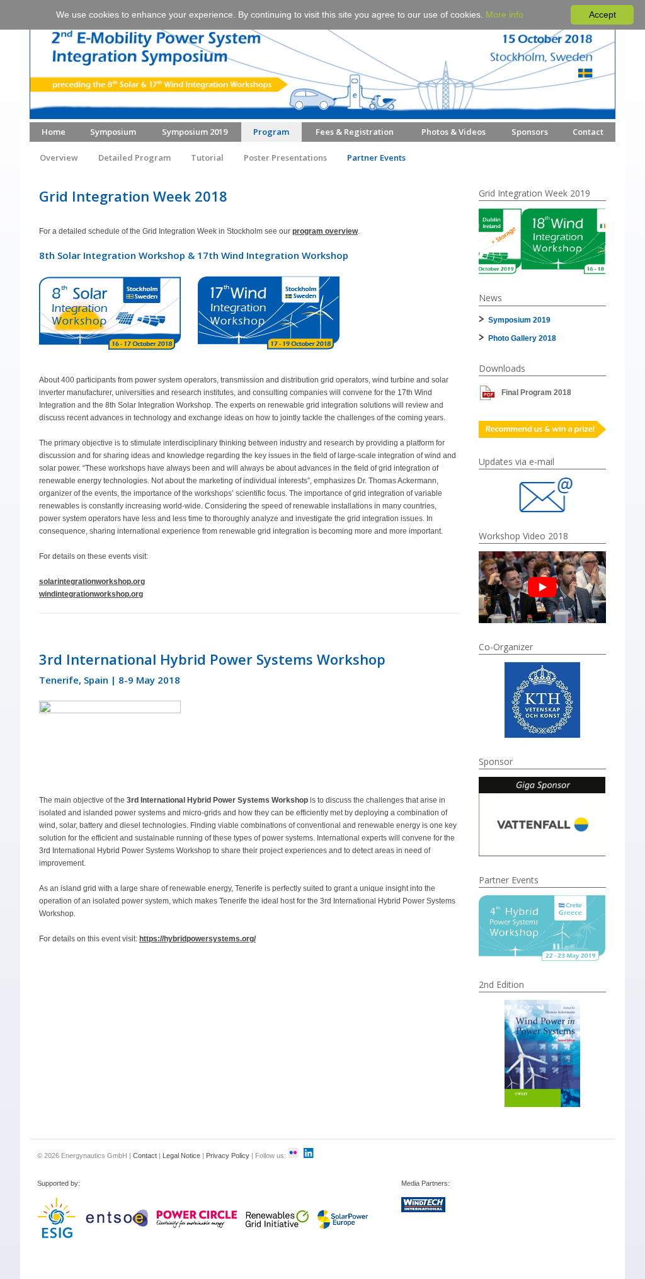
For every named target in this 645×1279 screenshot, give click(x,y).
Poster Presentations (285, 157)
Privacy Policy (227, 1155)
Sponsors (529, 131)
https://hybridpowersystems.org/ (197, 938)
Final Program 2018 (536, 392)
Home (54, 131)
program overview (325, 231)
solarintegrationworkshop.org (92, 581)
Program (271, 131)
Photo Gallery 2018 (522, 338)
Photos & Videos (453, 131)
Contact (588, 131)
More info (504, 14)
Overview (59, 157)
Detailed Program (134, 157)
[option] (542, 241)
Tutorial (207, 157)
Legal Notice (181, 1155)
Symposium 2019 (194, 131)
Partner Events (376, 157)
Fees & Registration (355, 131)
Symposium (113, 131)
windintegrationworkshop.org (91, 594)
